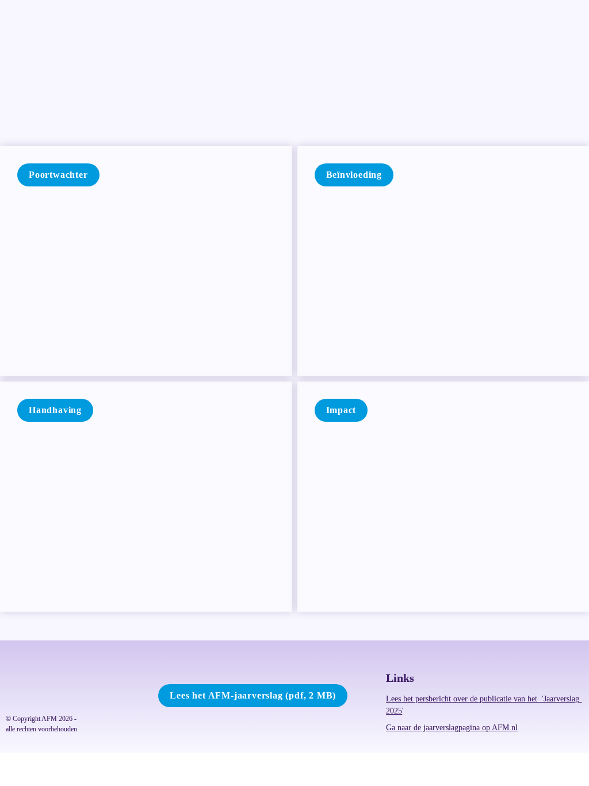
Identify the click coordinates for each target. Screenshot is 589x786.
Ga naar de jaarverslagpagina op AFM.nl (452, 727)
